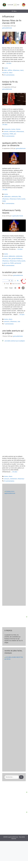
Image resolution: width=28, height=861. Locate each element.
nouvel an (5, 72)
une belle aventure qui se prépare (12, 331)
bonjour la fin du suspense (10, 83)
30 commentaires (9, 75)
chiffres (10, 70)
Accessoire (7, 129)
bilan (5, 70)
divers (10, 319)
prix (15, 134)
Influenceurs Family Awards (11, 211)
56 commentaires (9, 265)
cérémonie (12, 131)
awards (6, 131)
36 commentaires (9, 136)
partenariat (17, 263)
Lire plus (8, 63)
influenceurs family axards (17, 199)
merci (21, 70)
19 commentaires (9, 481)
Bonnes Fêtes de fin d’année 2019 (11, 21)
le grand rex (5, 263)
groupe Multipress (17, 258)
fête (19, 196)
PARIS (11, 134)
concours (5, 258)
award (6, 256)
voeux (10, 72)
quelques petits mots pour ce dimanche (12, 144)
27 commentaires (9, 203)
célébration (7, 196)
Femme (18, 129)
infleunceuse (20, 131)
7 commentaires (9, 324)
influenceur (16, 70)
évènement (13, 478)
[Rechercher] (21, 777)
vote (18, 321)
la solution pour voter (12, 272)
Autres (6, 68)
